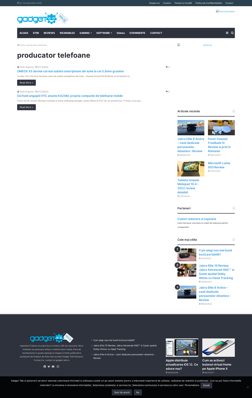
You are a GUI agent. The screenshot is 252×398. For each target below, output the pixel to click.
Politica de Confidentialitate (208, 3)
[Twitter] (50, 367)
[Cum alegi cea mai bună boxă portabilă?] (186, 254)
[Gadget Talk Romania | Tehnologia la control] (43, 17)
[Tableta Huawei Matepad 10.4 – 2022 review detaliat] (190, 169)
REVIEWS (49, 32)
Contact (229, 3)
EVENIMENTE (137, 32)
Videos (121, 32)
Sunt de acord (121, 392)
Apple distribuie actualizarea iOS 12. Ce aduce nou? (182, 364)
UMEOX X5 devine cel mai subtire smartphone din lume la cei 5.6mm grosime (70, 71)
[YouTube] (54, 367)
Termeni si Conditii (183, 3)
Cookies (167, 3)
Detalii (206, 385)
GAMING (85, 32)
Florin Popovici (27, 67)
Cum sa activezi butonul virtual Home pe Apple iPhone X (216, 364)
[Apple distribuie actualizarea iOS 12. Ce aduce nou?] (182, 347)
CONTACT (156, 32)
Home (22, 45)
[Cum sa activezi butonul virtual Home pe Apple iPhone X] (218, 347)
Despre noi (154, 3)
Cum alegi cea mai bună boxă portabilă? (114, 340)
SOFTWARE (103, 32)
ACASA (24, 32)
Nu (137, 392)
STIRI (36, 32)
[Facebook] (46, 367)
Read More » (26, 82)
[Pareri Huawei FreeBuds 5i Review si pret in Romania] (221, 127)
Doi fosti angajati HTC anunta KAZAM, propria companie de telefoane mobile (70, 96)
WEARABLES (67, 32)
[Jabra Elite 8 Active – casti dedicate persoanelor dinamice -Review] (190, 127)
